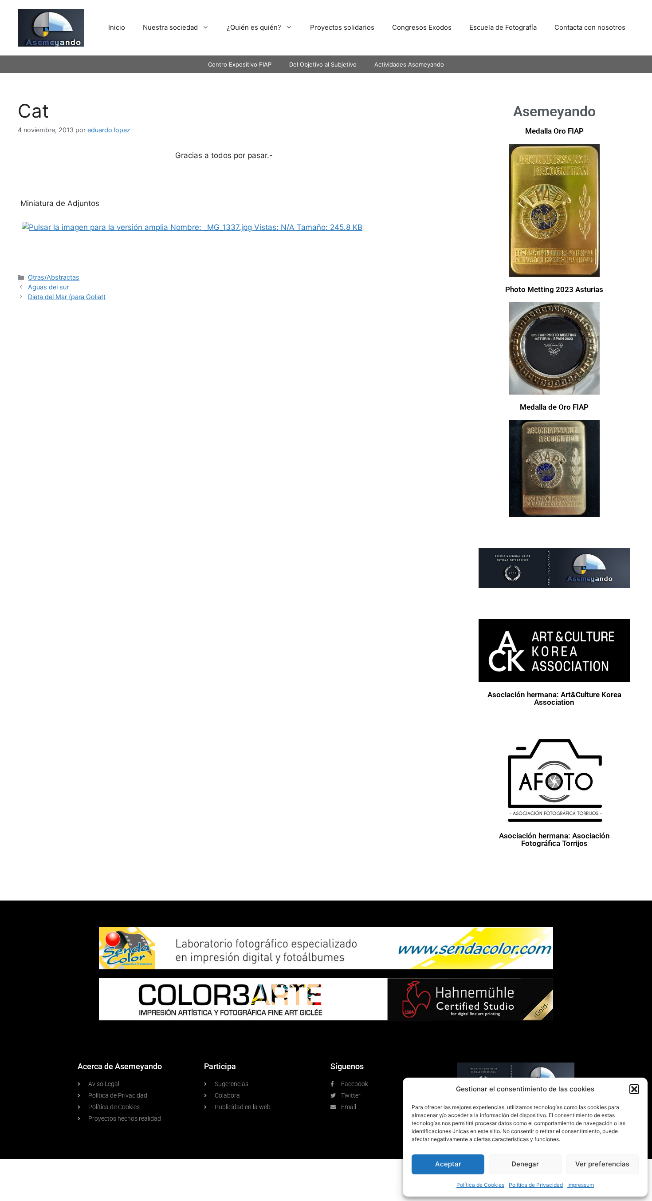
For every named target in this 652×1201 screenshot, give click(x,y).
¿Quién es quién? (254, 27)
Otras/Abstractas (53, 277)
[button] (634, 1089)
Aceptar (448, 1164)
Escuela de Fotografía (503, 27)
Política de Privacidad (536, 1184)
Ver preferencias (602, 1164)
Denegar (525, 1164)
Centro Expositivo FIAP (239, 64)
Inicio (116, 27)
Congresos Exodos (422, 27)
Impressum (580, 1184)
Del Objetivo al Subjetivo (323, 64)
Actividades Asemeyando (409, 64)
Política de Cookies (480, 1184)
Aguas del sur (48, 287)
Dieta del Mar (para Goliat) (67, 296)
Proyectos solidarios (342, 27)
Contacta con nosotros (589, 27)
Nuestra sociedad (170, 27)
